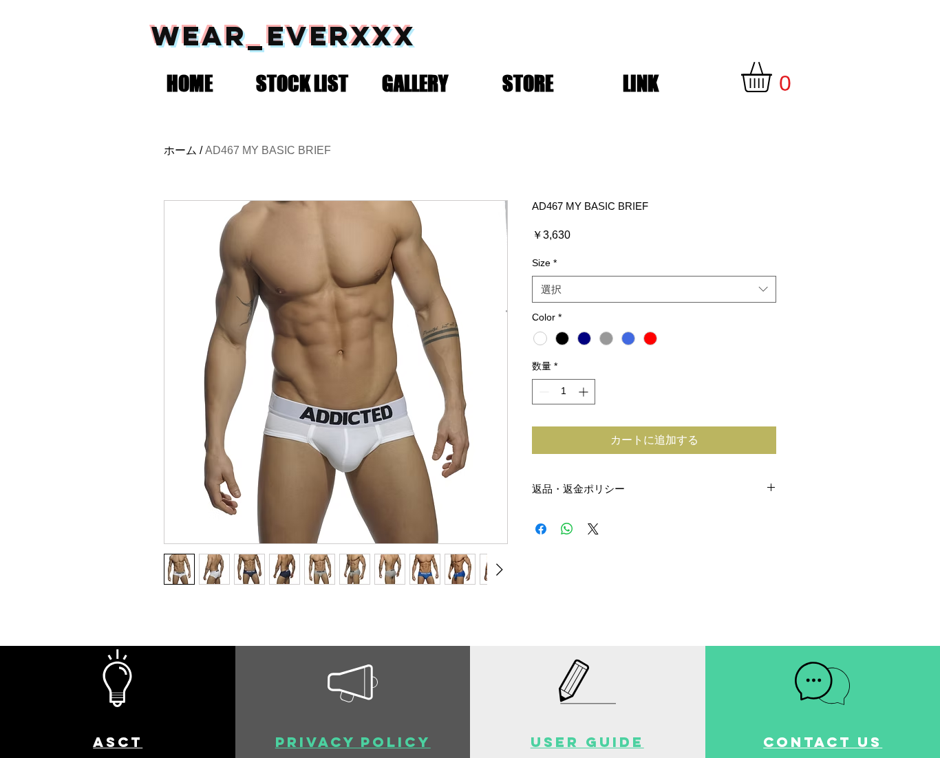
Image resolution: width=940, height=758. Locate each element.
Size (544, 262)
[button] (302, 80)
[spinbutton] (563, 392)
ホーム (180, 150)
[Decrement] (542, 392)
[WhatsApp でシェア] (567, 529)
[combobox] (654, 289)
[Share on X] (593, 529)
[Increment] (584, 392)
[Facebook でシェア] (541, 529)
